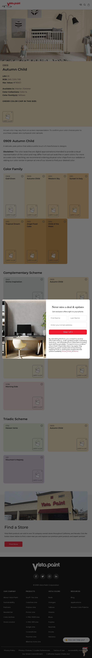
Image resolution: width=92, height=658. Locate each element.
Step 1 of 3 (67, 332)
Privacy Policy (67, 351)
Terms (76, 351)
